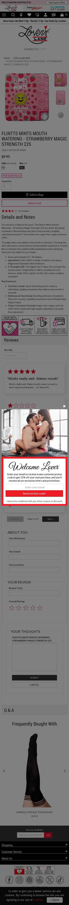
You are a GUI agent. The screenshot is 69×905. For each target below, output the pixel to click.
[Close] (64, 406)
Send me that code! (34, 493)
